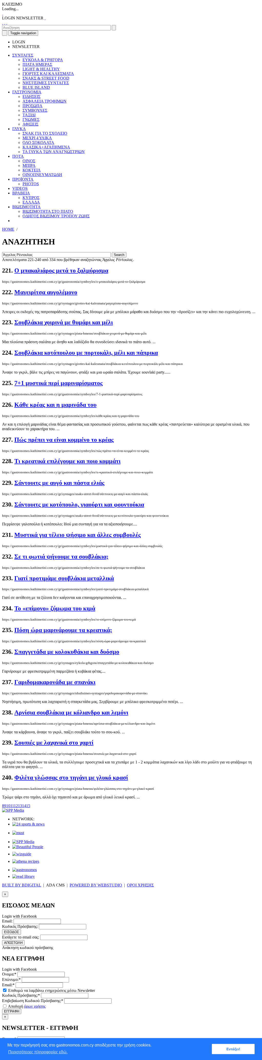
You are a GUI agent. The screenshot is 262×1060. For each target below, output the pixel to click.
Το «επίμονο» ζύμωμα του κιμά (54, 608)
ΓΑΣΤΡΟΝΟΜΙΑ (26, 92)
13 (20, 806)
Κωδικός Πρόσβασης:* (21, 995)
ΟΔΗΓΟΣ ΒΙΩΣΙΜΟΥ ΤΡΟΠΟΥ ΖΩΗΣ (56, 216)
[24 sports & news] (28, 824)
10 (8, 806)
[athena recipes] (25, 861)
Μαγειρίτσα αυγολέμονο (45, 292)
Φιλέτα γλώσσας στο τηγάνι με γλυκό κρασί (71, 777)
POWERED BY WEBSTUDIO (96, 885)
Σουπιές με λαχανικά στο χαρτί (53, 742)
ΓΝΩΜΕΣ (31, 119)
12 (16, 806)
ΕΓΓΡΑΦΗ (11, 1011)
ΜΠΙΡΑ (29, 165)
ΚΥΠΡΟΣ (31, 197)
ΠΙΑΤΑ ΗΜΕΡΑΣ (37, 64)
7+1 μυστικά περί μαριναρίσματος (58, 383)
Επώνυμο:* (11, 979)
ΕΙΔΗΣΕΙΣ (31, 96)
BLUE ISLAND (36, 87)
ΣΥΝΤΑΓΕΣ (22, 55)
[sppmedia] (13, 810)
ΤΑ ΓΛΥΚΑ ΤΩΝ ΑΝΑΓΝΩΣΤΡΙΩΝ (54, 152)
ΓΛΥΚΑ (19, 129)
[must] (18, 833)
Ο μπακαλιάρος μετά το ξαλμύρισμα (61, 270)
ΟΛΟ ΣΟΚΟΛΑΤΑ (38, 142)
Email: (7, 921)
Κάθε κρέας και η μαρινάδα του (55, 404)
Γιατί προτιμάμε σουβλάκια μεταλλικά (64, 578)
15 (28, 806)
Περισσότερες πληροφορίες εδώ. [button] (38, 1052)
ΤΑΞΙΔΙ (29, 115)
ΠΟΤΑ (18, 156)
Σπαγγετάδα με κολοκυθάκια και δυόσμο (66, 651)
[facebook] (2, 22)
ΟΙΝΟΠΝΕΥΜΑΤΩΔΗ (42, 174)
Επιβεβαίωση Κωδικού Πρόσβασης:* (32, 1001)
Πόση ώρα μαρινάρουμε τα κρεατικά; (63, 630)
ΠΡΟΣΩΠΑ (32, 106)
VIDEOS (20, 188)
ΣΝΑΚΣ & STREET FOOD (46, 78)
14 (24, 806)
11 (12, 806)
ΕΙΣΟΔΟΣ (11, 932)
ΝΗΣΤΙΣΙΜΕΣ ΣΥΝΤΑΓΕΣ (46, 83)
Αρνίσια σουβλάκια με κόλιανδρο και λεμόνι (71, 712)
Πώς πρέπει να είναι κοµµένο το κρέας (64, 439)
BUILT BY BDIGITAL (21, 885)
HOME (8, 229)
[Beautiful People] (27, 847)
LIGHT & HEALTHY (41, 69)
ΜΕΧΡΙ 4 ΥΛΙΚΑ (37, 138)
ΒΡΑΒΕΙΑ (21, 193)
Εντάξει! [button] (233, 1049)
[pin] (6, 22)
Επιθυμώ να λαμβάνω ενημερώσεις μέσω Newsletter (51, 990)
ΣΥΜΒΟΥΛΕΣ (35, 110)
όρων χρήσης (35, 1006)
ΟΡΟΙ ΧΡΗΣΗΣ (140, 885)
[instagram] (4, 22)
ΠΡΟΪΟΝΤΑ (23, 179)
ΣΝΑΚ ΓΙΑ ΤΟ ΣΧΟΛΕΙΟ (45, 133)
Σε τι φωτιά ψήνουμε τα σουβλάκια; (61, 556)
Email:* (8, 985)
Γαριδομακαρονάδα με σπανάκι (54, 682)
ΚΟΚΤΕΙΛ (32, 170)
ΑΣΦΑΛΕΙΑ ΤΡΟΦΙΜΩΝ (45, 101)
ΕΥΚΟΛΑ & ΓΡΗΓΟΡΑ (43, 60)
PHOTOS (31, 184)
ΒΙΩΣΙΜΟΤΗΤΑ (26, 207)
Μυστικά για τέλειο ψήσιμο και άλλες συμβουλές (77, 535)
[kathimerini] (23, 842)
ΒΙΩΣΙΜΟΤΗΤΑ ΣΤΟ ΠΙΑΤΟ (48, 211)
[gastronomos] (24, 870)
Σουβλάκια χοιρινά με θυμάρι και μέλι (63, 322)
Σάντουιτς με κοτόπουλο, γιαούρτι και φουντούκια (79, 504)
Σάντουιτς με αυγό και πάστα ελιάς (59, 482)
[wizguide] (21, 854)
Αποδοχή (26, 1006)
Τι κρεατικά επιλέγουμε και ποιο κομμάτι (67, 461)
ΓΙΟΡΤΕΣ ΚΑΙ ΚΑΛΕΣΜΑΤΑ (48, 73)
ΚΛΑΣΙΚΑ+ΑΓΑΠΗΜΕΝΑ (46, 147)
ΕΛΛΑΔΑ (31, 202)
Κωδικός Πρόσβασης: (20, 926)
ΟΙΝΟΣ (29, 161)
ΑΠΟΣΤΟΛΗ (13, 943)
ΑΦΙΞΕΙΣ (30, 124)
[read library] (23, 876)
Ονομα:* (9, 974)
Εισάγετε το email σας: (20, 937)
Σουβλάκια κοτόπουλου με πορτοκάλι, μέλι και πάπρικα (86, 352)
